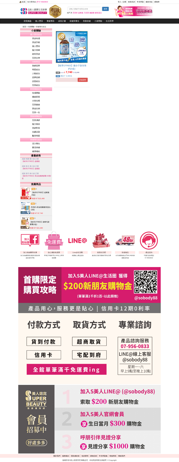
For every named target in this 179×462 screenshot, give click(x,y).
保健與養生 (74, 21)
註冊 (124, 2)
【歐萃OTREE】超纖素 (31, 163)
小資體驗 (98, 21)
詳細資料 (82, 80)
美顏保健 (87, 21)
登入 (119, 2)
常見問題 (140, 2)
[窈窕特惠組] (124, 11)
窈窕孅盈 (28, 21)
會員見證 (131, 2)
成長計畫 (62, 21)
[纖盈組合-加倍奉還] (143, 11)
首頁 (23, 2)
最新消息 (149, 2)
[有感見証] (55, 11)
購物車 (157, 2)
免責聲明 (84, 456)
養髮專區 (50, 21)
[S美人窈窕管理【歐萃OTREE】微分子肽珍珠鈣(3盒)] (72, 47)
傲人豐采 (39, 21)
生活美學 (110, 21)
